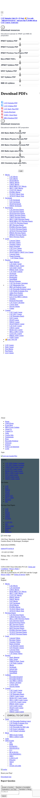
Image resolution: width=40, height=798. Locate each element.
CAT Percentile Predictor (20, 289)
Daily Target (13, 659)
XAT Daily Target (15, 268)
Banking (8, 500)
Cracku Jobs (9, 435)
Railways (8, 532)
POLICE (12, 760)
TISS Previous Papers (16, 626)
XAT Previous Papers (16, 211)
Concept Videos (14, 240)
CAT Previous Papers (16, 210)
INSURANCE (14, 748)
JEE (10, 764)
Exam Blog (9, 425)
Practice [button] (7, 260)
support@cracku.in (7, 548)
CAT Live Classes (15, 248)
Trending (12, 299)
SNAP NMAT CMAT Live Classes (21, 252)
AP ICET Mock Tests (16, 196)
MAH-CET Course (16, 330)
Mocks (7, 584)
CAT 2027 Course (15, 314)
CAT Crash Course (15, 312)
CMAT (7, 494)
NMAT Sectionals (15, 206)
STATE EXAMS (15, 766)
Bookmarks (13, 277)
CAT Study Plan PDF (11, 109)
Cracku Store (13, 304)
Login (21, 171)
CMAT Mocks (14, 184)
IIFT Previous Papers (16, 225)
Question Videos (15, 244)
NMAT (7, 490)
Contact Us (9, 431)
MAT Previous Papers (16, 237)
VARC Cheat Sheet (10, 115)
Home (7, 421)
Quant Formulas (14, 256)
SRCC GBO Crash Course (14, 473)
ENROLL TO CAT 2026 (18, 715)
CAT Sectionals (14, 200)
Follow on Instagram (12, 447)
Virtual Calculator (15, 682)
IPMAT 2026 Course (16, 335)
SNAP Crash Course (12, 477)
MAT (7, 530)
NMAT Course (14, 322)
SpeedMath (13, 279)
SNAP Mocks (14, 180)
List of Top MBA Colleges (18, 297)
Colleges (8, 675)
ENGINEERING (15, 754)
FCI (10, 750)
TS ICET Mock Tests (16, 194)
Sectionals (12, 273)
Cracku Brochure (9, 112)
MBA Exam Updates (12, 427)
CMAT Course (14, 328)
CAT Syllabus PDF (10, 106)
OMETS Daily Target (16, 266)
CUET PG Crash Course (13, 469)
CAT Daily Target (15, 264)
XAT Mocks (13, 179)
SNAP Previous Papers (17, 213)
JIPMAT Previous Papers (17, 235)
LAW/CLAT (13, 758)
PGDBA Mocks (14, 192)
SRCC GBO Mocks (16, 188)
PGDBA (8, 518)
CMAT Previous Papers (17, 217)
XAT (7, 488)
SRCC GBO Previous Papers (19, 219)
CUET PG (8, 522)
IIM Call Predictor (17, 287)
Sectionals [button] (8, 198)
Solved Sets (13, 275)
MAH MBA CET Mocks (17, 186)
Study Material (14, 262)
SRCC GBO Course (16, 332)
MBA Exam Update (16, 735)
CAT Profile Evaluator (18, 291)
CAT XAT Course (15, 326)
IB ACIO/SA (13, 752)
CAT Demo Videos (16, 258)
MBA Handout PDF (10, 118)
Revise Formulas (15, 281)
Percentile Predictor (11, 441)
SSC (6, 501)
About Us (8, 429)
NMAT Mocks (14, 182)
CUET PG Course (15, 333)
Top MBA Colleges (16, 681)
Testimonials (9, 437)
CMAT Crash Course (16, 696)
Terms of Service (19, 574)
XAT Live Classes (15, 250)
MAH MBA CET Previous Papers (21, 221)
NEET (11, 762)
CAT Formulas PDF (10, 103)
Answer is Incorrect (8, 787)
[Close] (3, 27)
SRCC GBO (9, 498)
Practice (7, 655)
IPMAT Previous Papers (17, 233)
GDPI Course (14, 337)
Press (7, 439)
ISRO (11, 756)
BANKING (13, 746)
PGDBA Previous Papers (17, 227)
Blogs (7, 733)
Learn (7, 636)
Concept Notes (14, 254)
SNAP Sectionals (15, 204)
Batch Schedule (14, 246)
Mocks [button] (7, 175)
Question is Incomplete (23, 787)
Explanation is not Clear (9, 789)
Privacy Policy (14, 569)
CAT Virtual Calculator (17, 731)
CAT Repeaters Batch (16, 316)
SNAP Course (14, 320)
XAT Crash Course (11, 475)
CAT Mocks (13, 177)
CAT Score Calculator (16, 302)
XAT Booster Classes (16, 648)
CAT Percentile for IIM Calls (19, 727)
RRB (11, 744)
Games (11, 308)
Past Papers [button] (9, 208)
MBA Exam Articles (16, 295)
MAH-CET (9, 496)
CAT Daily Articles (15, 271)
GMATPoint (9, 423)
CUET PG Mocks (15, 190)
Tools (7, 719)
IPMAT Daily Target (16, 270)
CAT (6, 486)
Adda (7, 433)
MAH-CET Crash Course (14, 471)
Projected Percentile (16, 301)
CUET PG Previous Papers (18, 223)
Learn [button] (7, 239)
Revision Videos (14, 242)
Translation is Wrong (25, 789)
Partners (8, 445)
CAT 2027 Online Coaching (14, 465)
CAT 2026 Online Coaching (14, 463)
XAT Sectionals (14, 202)
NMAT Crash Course (12, 479)
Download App (6, 777)
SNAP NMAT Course (16, 324)
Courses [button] (8, 310)
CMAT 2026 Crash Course (14, 467)
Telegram (8, 443)
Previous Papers (10, 613)
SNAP (7, 492)
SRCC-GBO (9, 526)
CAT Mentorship (16, 285)
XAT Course (13, 318)
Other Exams (9, 740)
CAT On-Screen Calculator (18, 283)
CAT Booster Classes (16, 646)
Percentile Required (16, 677)
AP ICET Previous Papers (18, 231)
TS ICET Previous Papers (18, 229)
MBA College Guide (16, 737)
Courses (8, 688)
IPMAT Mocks (14, 597)
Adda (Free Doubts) (16, 293)
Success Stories (14, 306)
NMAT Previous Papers (17, 215)
